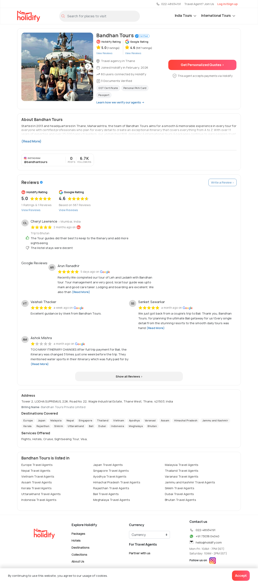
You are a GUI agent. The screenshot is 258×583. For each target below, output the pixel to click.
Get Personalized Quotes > (202, 65)
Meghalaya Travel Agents (111, 500)
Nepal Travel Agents (36, 471)
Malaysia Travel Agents (182, 465)
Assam (165, 420)
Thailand (102, 420)
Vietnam (118, 420)
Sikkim (58, 426)
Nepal (70, 420)
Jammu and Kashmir (215, 420)
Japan (42, 420)
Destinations (80, 547)
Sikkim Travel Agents (179, 488)
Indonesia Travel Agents (38, 500)
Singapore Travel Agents (111, 471)
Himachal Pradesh (186, 420)
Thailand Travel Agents (182, 471)
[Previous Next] (57, 67)
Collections (79, 554)
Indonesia (117, 426)
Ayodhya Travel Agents (109, 476)
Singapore (85, 420)
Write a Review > (222, 182)
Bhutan (152, 426)
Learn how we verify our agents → (120, 102)
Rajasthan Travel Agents (111, 488)
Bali (91, 426)
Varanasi (150, 420)
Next (88, 67)
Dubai (102, 426)
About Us (78, 561)
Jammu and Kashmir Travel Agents (190, 482)
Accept (241, 575)
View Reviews (31, 210)
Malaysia (55, 420)
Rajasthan (42, 426)
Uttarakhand (76, 426)
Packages (78, 533)
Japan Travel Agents (108, 465)
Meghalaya (136, 426)
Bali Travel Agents (106, 494)
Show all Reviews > (129, 376)
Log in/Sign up (227, 4)
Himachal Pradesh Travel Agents (116, 482)
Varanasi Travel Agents (182, 476)
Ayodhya (134, 420)
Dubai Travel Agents (179, 494)
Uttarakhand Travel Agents (41, 494)
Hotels (76, 540)
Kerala (27, 426)
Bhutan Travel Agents (180, 500)
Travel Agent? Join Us (199, 4)
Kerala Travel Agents (36, 488)
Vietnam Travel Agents (37, 476)
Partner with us (139, 553)
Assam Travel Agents (36, 482)
